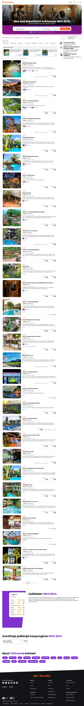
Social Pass (50, 682)
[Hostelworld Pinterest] (14, 683)
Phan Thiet (12, 657)
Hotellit (31, 685)
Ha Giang (74, 657)
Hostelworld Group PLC (70, 682)
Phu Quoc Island (33, 661)
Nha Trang (27, 657)
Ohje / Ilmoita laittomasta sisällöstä (36, 697)
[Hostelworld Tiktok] (17, 683)
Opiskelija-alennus (51, 697)
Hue (20, 657)
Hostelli (24, 61)
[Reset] (39, 28)
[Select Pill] (78, 2)
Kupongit (21, 703)
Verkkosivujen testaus (35, 703)
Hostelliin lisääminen (70, 694)
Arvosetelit (27, 703)
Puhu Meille (32, 694)
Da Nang (67, 657)
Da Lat (14, 661)
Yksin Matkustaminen (52, 694)
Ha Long (42, 661)
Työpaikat (68, 688)
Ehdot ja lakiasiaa (14, 703)
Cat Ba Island (22, 661)
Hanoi (5, 657)
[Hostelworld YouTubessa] (11, 683)
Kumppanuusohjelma (70, 697)
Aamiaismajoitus (33, 688)
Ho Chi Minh (36, 657)
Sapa (60, 657)
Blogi (49, 685)
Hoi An (53, 657)
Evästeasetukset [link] (49, 703)
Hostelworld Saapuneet (70, 700)
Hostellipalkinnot (51, 691)
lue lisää (25, 58)
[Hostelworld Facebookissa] (3, 683)
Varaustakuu (50, 688)
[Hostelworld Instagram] (9, 683)
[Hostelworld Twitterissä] (6, 683)
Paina (67, 685)
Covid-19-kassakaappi (32, 346)
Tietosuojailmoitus (5, 703)
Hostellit (31, 682)
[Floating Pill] (22, 583)
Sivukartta (43, 703)
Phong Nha (6, 661)
